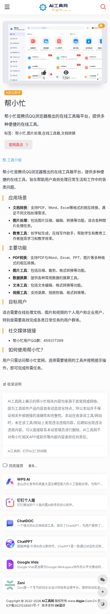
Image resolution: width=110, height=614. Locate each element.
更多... (32, 466)
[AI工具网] (55, 7)
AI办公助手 (13, 93)
